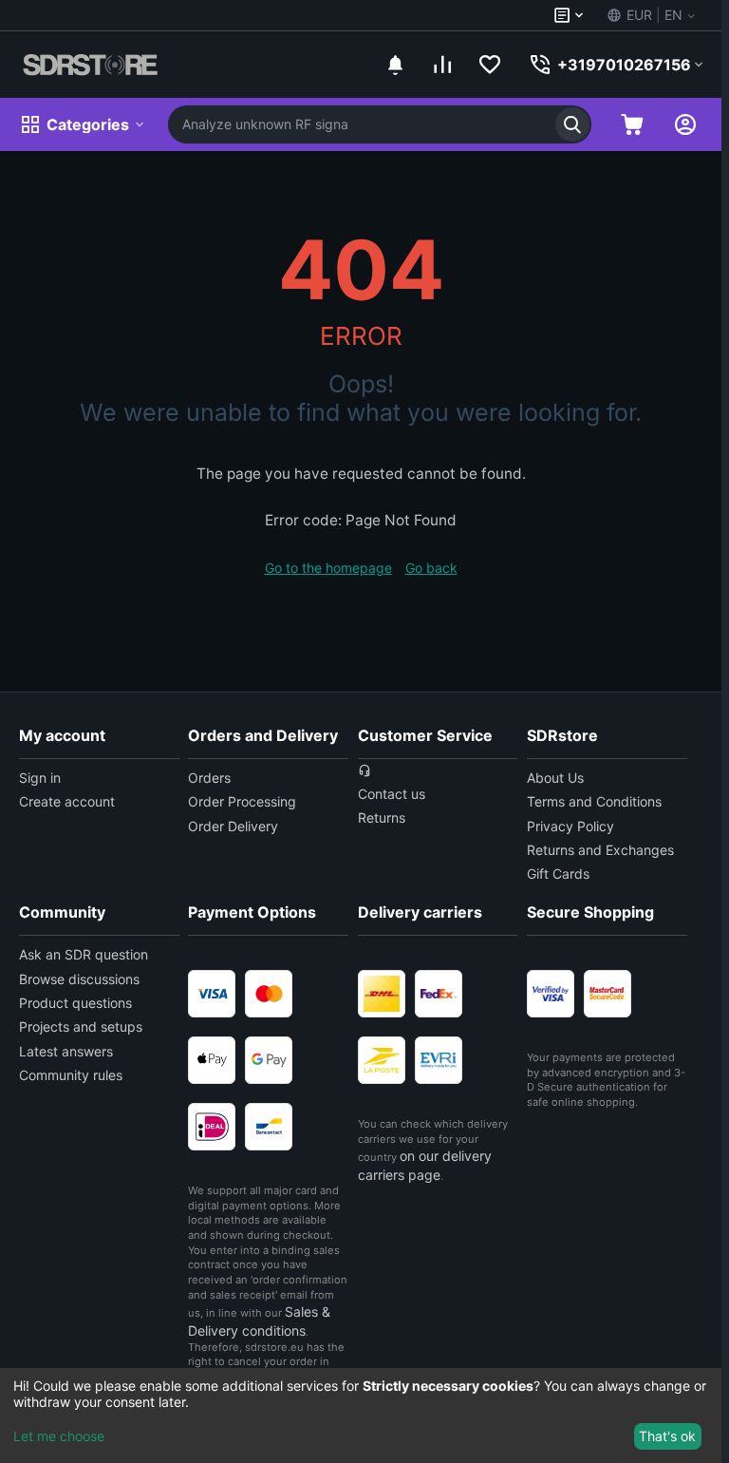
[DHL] (381, 993)
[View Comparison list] (442, 65)
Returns (381, 817)
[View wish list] (490, 65)
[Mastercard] (268, 993)
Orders (209, 778)
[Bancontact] (268, 1126)
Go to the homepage (328, 568)
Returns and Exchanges (600, 850)
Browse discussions (79, 979)
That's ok (667, 1436)
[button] (649, 15)
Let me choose (58, 1436)
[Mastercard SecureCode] (607, 993)
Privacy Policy (570, 826)
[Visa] (211, 993)
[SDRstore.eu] (90, 64)
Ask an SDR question (83, 954)
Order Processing (242, 801)
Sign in (40, 778)
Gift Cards (558, 873)
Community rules (70, 1075)
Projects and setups (80, 1026)
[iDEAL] (211, 1126)
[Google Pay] (268, 1060)
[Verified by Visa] (550, 993)
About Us (555, 778)
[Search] (572, 124)
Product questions (75, 1003)
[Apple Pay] (211, 1060)
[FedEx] (438, 993)
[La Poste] (381, 1060)
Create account (67, 801)
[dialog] (360, 1415)
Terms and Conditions (594, 801)
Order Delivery (233, 826)
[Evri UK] (438, 1060)
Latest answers (66, 1051)
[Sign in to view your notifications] (395, 65)
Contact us (391, 794)
